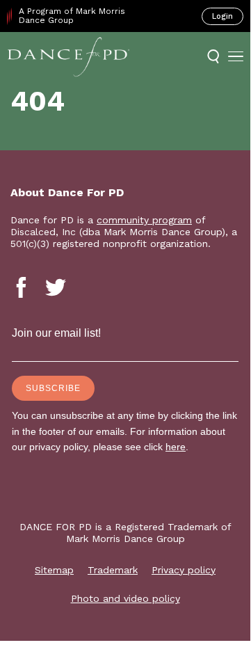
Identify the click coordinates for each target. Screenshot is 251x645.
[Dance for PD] (68, 56)
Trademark (113, 569)
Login (222, 16)
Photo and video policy (125, 598)
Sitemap (54, 569)
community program (144, 219)
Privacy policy (184, 569)
